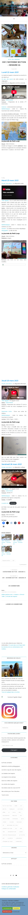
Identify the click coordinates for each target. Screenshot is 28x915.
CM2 (4, 831)
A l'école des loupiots (14, 5)
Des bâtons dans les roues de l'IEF (11, 788)
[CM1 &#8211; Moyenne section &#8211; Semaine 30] (18, 537)
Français (12, 809)
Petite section (7, 805)
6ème (4, 812)
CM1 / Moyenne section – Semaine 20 (6, 542)
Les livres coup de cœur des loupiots (11, 770)
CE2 (16, 828)
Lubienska (19, 838)
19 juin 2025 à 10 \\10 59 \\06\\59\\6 (9, 592)
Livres (21, 831)
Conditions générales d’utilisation (10, 887)
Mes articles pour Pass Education (10, 791)
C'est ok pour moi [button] (7, 908)
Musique (19, 822)
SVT (21, 815)
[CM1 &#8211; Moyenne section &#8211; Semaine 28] (7, 549)
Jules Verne (6, 818)
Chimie (4, 822)
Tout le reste (5, 795)
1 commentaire (22, 564)
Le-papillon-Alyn (5, 503)
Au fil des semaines (14, 59)
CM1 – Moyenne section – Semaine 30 (17, 542)
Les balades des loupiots (8, 773)
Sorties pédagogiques (9, 835)
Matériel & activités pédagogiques (11, 766)
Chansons (19, 841)
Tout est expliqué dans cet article (11, 692)
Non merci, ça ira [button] (7, 911)
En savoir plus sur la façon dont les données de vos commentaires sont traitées (13, 647)
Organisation (12, 831)
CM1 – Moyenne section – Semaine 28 (6, 554)
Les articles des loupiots (8, 784)
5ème (16, 805)
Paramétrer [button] (16, 908)
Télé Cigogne (5, 200)
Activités (22, 835)
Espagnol (15, 818)
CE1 (21, 805)
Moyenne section (6, 560)
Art (4, 838)
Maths (5, 809)
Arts (22, 818)
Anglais (14, 815)
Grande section (7, 828)
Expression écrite (7, 411)
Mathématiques (6, 109)
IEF (3, 825)
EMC (20, 812)
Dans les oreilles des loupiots (9, 780)
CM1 (13, 560)
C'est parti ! (14, 750)
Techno (11, 822)
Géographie (5, 230)
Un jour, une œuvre (7, 79)
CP (9, 812)
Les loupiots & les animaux (9, 777)
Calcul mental (9, 100)
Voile (14, 812)
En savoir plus (16, 911)
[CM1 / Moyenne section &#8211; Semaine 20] (7, 537)
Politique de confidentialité (9, 888)
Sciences (4, 107)
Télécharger (13, 503)
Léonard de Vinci (8, 841)
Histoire (4, 228)
